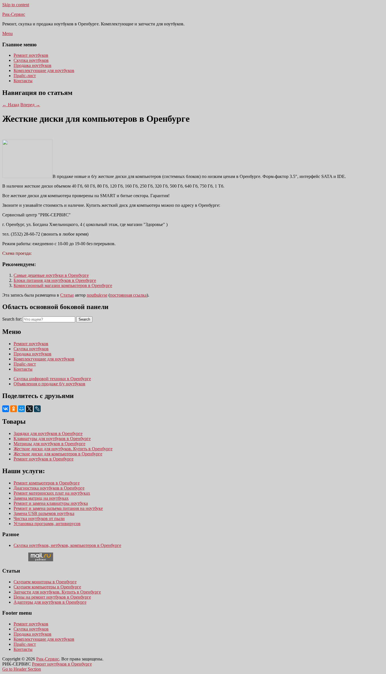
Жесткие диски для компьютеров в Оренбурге (58, 453)
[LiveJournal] (37, 408)
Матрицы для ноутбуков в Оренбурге (49, 443)
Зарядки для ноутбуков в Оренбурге (48, 433)
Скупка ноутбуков (31, 60)
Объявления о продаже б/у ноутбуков (49, 383)
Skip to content (15, 4)
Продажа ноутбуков (32, 65)
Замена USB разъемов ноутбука (44, 513)
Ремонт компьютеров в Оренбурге (47, 483)
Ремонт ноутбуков (31, 55)
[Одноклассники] (13, 408)
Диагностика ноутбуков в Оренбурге (49, 488)
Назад (10, 104)
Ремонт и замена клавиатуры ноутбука (51, 503)
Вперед (30, 104)
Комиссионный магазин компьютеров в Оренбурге (63, 285)
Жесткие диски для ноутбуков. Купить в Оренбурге (63, 448)
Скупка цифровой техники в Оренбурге (52, 378)
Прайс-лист (25, 75)
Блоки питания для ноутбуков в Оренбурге (55, 280)
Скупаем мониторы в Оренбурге (45, 581)
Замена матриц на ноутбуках (41, 498)
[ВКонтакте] (5, 408)
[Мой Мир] (21, 408)
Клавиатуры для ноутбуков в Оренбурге (52, 438)
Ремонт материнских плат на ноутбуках (52, 493)
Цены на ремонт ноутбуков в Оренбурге (52, 597)
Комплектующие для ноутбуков (44, 70)
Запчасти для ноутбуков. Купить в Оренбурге (57, 592)
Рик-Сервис (13, 14)
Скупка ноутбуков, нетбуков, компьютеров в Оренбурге (67, 545)
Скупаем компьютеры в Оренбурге (47, 586)
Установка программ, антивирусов (47, 523)
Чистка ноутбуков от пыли (39, 518)
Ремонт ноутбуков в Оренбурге (43, 458)
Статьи (67, 295)
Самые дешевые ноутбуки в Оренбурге (51, 275)
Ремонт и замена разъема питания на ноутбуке (58, 508)
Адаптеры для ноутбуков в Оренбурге (50, 602)
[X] (29, 408)
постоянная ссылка (128, 295)
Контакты (23, 80)
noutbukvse (97, 295)
